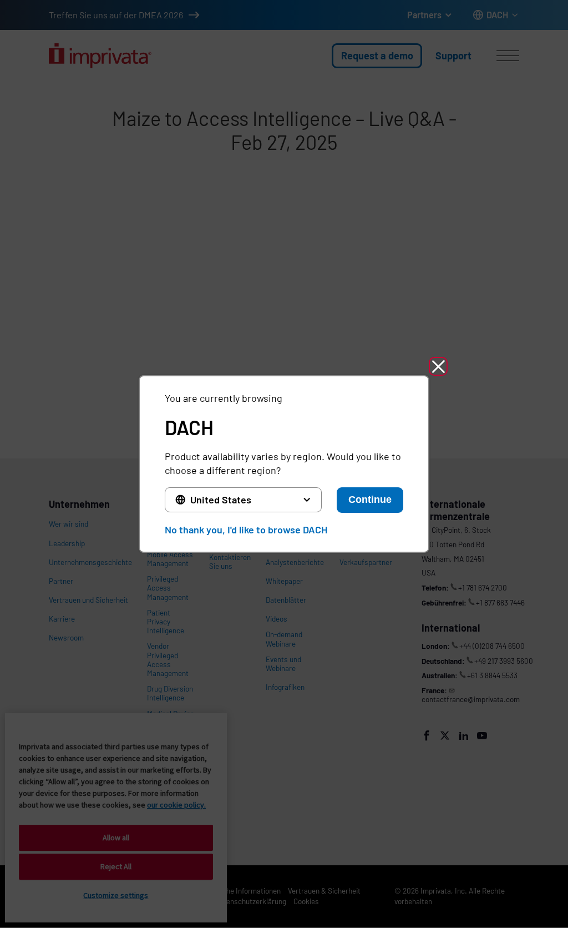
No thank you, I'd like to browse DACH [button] (246, 529)
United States (220, 499)
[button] (438, 366)
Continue (370, 499)
